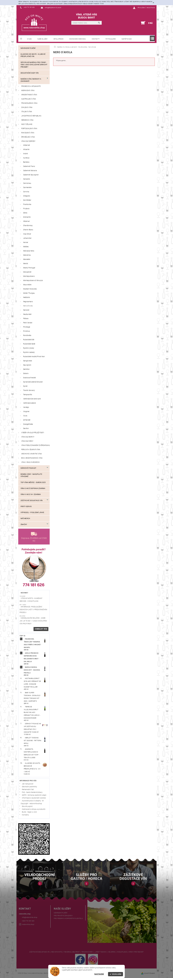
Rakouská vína (27, 133)
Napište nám (127, 39)
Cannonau (27, 183)
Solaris (25, 373)
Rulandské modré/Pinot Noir (34, 357)
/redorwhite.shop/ (28, 924)
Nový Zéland (26, 124)
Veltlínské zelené (29, 403)
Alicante (26, 149)
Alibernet (26, 145)
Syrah (25, 386)
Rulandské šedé (29, 344)
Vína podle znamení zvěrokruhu (35, 445)
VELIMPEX (111, 952)
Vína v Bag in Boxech (30, 462)
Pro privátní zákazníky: (63, 915)
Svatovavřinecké (29, 378)
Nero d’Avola (28, 306)
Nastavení (99, 974)
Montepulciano (29, 276)
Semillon (26, 369)
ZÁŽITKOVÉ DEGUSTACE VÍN (39, 952)
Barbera (26, 162)
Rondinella (27, 335)
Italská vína (26, 112)
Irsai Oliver (27, 234)
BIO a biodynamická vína (31, 458)
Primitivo (26, 331)
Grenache (27, 217)
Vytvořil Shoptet (149, 973)
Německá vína (27, 120)
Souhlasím (116, 974)
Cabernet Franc (29, 166)
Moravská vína (27, 90)
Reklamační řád (28, 789)
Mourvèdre (27, 285)
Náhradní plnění (28, 48)
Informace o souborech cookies (34, 798)
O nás (29, 39)
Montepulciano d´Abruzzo (33, 280)
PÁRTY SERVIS (26, 506)
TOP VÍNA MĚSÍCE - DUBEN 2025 (33, 482)
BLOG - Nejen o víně (29, 812)
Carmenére (27, 187)
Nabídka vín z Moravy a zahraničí (31, 80)
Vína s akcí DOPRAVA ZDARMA (33, 488)
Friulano (26, 209)
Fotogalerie (111, 39)
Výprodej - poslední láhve (32, 512)
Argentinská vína (29, 95)
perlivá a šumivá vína (30, 450)
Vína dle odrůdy (28, 141)
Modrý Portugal (29, 268)
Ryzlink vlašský (29, 352)
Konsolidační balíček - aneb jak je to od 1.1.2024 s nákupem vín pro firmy (33, 621)
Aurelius (26, 158)
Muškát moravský (30, 289)
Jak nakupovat (27, 784)
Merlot (25, 264)
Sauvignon (27, 365)
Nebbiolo (26, 297)
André (25, 154)
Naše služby (42, 39)
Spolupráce (58, 39)
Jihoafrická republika (31, 116)
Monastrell (27, 272)
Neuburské (27, 314)
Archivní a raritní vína (31, 454)
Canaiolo (26, 179)
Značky (24, 524)
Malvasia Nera (28, 251)
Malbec (26, 247)
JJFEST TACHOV (100, 952)
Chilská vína (26, 107)
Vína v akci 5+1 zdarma (31, 494)
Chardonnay (28, 226)
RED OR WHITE (56, 952)
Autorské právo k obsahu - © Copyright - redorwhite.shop (32, 802)
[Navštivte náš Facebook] (80, 960)
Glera (25, 213)
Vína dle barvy (27, 437)
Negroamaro (28, 302)
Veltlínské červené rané (32, 399)
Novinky (24, 593)
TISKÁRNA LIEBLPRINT (72, 952)
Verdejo (26, 407)
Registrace (151, 7)
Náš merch (25, 518)
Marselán (26, 259)
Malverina (27, 255)
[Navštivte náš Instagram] (93, 960)
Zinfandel (26, 420)
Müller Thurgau (29, 293)
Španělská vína (28, 137)
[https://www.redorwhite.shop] (34, 22)
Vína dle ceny (27, 441)
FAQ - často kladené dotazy (32, 792)
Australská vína (28, 99)
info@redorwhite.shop (29, 917)
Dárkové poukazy (28, 468)
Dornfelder (27, 200)
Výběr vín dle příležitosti (32, 433)
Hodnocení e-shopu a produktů (33, 809)
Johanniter (27, 238)
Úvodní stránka (21, 39)
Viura (25, 416)
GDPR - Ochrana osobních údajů (34, 795)
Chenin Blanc (28, 230)
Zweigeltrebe (28, 424)
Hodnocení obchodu (77, 39)
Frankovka (27, 204)
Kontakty (96, 39)
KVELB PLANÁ (122, 952)
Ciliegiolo (26, 196)
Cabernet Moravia (30, 171)
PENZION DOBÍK (87, 952)
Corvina (26, 192)
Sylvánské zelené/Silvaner (33, 382)
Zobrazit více (41, 629)
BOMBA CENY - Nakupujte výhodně (31, 475)
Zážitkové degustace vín (31, 501)
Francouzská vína (29, 103)
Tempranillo (27, 395)
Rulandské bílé (28, 340)
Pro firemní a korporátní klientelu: (68, 918)
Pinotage (26, 327)
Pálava (25, 319)
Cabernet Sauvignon (31, 175)
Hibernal (26, 221)
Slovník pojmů (27, 806)
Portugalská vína (29, 129)
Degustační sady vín (29, 73)
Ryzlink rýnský (28, 348)
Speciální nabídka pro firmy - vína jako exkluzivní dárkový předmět (34, 64)
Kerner (25, 242)
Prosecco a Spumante (31, 86)
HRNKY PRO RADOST (136, 952)
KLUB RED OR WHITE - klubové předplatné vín (33, 55)
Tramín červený (29, 390)
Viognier (26, 412)
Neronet (26, 310)
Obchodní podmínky (29, 787)
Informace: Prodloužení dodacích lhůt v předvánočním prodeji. (33, 609)
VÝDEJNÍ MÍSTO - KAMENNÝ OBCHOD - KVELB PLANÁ (31, 599)
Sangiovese (27, 361)
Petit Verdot (27, 323)
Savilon (26, 428)
